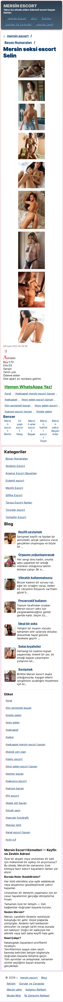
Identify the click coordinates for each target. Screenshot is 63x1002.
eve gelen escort (47, 405)
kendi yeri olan (16, 751)
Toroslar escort (15, 509)
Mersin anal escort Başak (31, 427)
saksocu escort (17, 781)
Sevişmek (25, 669)
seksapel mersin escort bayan (36, 393)
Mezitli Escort (14, 488)
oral (8, 393)
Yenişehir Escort (16, 517)
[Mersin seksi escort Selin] (31, 69)
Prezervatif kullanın (32, 600)
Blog (34, 18)
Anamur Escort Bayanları (21, 473)
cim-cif (11, 839)
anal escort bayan (18, 832)
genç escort (15, 759)
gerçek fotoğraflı (18, 817)
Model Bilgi (14, 995)
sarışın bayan (15, 788)
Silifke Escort (14, 495)
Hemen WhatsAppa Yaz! (28, 386)
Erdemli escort (15, 480)
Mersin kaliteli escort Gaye (43, 430)
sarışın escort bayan (19, 411)
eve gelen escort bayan (38, 399)
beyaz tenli (14, 825)
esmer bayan (15, 773)
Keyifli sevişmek (30, 532)
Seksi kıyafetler (29, 646)
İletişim (46, 18)
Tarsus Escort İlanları (19, 502)
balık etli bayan (17, 803)
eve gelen (13, 722)
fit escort (13, 795)
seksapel (11, 399)
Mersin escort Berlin (7, 427)
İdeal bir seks (27, 623)
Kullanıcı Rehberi (36, 989)
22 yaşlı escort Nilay (19, 427)
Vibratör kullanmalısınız (35, 577)
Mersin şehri (44, 24)
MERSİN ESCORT (20, 5)
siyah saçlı (13, 810)
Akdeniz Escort (15, 466)
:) (6, 351)
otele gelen (45, 411)
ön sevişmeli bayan (18, 405)
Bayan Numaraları (18, 42)
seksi (10, 737)
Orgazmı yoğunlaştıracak (36, 554)
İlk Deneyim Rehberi (37, 995)
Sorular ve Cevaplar (18, 24)
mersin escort (16, 18)
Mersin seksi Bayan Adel (55, 427)
